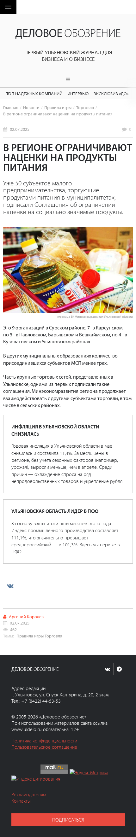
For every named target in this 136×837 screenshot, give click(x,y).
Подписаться (68, 820)
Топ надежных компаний (34, 93)
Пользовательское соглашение (44, 747)
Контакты (21, 801)
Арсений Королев (26, 616)
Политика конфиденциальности (44, 740)
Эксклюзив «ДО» (111, 93)
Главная (10, 107)
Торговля (85, 107)
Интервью (78, 93)
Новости (31, 107)
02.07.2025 (19, 129)
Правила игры (57, 107)
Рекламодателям (28, 794)
